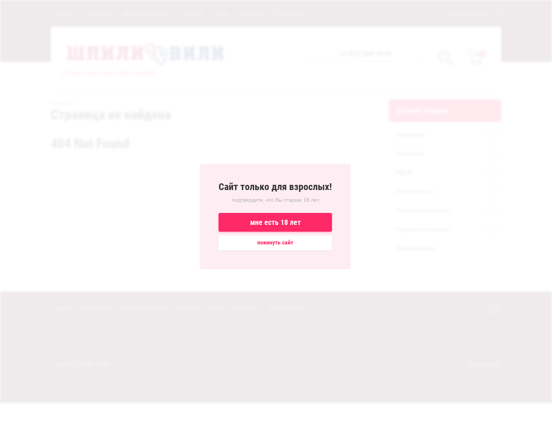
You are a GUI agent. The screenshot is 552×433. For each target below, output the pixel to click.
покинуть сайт (275, 242)
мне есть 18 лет (275, 222)
